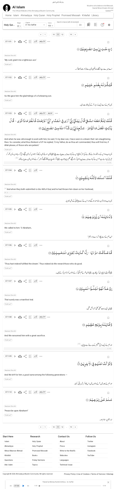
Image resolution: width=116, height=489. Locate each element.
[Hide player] (108, 482)
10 (54, 34)
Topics (35, 465)
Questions (9, 460)
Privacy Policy (70, 474)
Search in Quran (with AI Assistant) (68, 22)
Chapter (27, 22)
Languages (64, 460)
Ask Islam (9, 465)
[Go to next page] (75, 34)
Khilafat (86, 15)
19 (71, 34)
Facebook (91, 451)
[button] (10, 55)
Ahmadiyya (26, 15)
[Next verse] (28, 486)
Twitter (90, 441)
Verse (50, 23)
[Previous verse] (11, 486)
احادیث (50, 113)
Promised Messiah (71, 15)
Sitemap (110, 474)
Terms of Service (98, 474)
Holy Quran (39, 15)
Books (34, 455)
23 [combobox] (18, 26)
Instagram (91, 446)
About (62, 441)
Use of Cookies (83, 474)
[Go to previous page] (41, 34)
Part (19, 23)
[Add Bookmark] (108, 42)
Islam (16, 15)
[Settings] (109, 25)
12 (62, 34)
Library (95, 15)
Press (62, 446)
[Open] (44, 24)
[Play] (23, 485)
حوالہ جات (42, 41)
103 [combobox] (49, 26)
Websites (64, 455)
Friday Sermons (38, 460)
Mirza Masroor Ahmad (13, 451)
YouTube (90, 455)
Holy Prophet (53, 15)
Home (8, 15)
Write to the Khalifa (67, 451)
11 (58, 34)
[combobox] (33, 24)
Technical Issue (66, 465)
